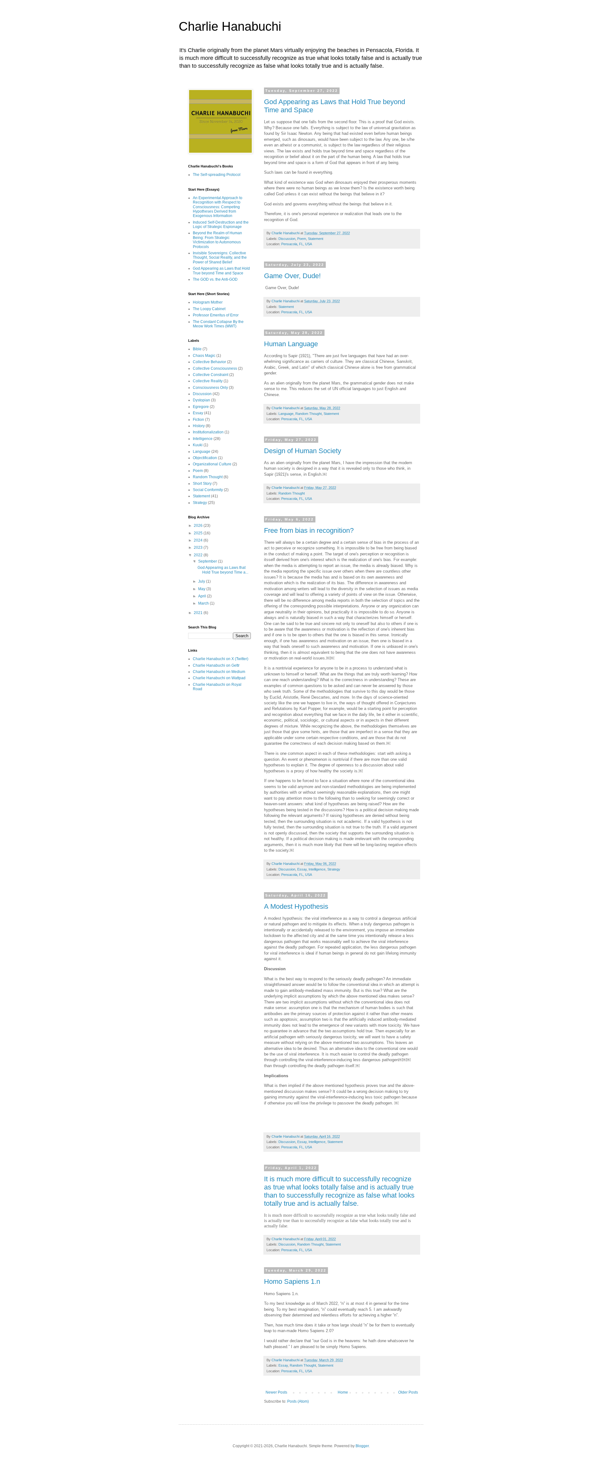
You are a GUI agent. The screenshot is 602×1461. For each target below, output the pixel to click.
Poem (301, 239)
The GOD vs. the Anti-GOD (215, 279)
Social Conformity (208, 490)
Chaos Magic (204, 355)
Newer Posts (276, 1392)
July (202, 581)
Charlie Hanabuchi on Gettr (216, 665)
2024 (198, 540)
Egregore (201, 407)
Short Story (202, 483)
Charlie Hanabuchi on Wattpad (219, 678)
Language (285, 414)
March (204, 603)
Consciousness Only (210, 387)
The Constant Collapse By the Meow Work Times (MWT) (218, 324)
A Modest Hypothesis (296, 906)
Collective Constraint (210, 375)
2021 (198, 613)
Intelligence (317, 869)
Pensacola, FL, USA (296, 244)
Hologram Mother (208, 302)
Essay (302, 869)
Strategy (333, 869)
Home (343, 1392)
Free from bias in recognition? (309, 530)
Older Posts (408, 1392)
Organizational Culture (212, 464)
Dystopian (201, 400)
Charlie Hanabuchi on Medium (219, 672)
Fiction (198, 419)
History (199, 426)
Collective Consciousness (215, 368)
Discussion (286, 239)
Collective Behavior (209, 362)
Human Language (291, 344)
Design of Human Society (302, 451)
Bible (197, 349)
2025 (198, 533)
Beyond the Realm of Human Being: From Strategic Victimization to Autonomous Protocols (217, 240)
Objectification (205, 458)
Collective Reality (208, 381)
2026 (198, 525)
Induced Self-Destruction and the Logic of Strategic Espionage (221, 224)
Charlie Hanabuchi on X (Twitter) (220, 659)
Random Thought (308, 414)
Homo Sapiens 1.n (292, 1281)
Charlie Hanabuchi (230, 26)
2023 (198, 547)
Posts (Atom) (298, 1401)
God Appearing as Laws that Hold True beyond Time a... (223, 569)
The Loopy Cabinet (209, 309)
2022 (198, 555)
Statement (315, 239)
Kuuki (198, 445)
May (202, 589)
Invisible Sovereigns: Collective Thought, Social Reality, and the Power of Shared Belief (220, 257)
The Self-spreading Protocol (216, 174)
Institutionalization (208, 432)
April (202, 596)
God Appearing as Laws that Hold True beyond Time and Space (221, 270)
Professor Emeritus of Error (216, 315)
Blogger (362, 1446)
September (208, 561)
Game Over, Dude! (292, 276)
